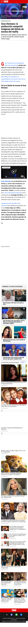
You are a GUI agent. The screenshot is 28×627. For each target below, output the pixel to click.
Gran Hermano (6, 181)
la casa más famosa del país (12, 193)
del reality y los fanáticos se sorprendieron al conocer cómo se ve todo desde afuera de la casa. (13, 79)
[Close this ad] (27, 622)
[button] (2, 1)
